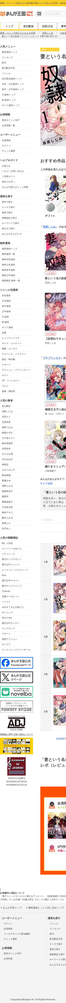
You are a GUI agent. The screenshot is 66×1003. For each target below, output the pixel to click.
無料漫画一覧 (8, 254)
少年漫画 (6, 311)
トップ (9, 26)
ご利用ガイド (8, 176)
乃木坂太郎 (7, 507)
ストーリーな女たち (12, 548)
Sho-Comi (7, 618)
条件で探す (7, 202)
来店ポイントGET (10, 120)
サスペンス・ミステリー (14, 354)
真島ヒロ (6, 523)
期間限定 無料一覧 (11, 280)
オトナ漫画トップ (10, 105)
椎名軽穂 (6, 475)
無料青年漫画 (8, 270)
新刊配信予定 (8, 68)
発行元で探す (8, 228)
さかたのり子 (8, 470)
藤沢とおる (7, 518)
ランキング (7, 57)
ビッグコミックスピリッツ (15, 570)
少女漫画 (6, 301)
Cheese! (6, 591)
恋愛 (4, 332)
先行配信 (28, 26)
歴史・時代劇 (8, 359)
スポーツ (6, 364)
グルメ (5, 386)
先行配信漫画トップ (12, 78)
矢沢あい (6, 528)
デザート (6, 633)
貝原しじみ (49, 226)
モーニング (7, 612)
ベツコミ (6, 602)
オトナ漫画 (7, 327)
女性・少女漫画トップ (13, 84)
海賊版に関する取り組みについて (16, 734)
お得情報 (8, 958)
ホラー (5, 375)
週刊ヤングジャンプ (12, 586)
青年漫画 (6, 306)
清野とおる (7, 486)
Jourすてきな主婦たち (13, 607)
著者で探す (7, 212)
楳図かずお (7, 432)
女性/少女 (47, 26)
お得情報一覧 (8, 125)
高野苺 (5, 496)
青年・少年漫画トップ (13, 89)
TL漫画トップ (8, 94)
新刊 (4, 62)
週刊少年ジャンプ (10, 564)
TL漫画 (5, 317)
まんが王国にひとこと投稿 (15, 187)
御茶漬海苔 (7, 443)
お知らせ (6, 166)
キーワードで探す (10, 223)
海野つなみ (7, 427)
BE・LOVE (7, 543)
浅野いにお (7, 411)
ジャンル (6, 73)
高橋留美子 (7, 502)
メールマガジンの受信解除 (17, 934)
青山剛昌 (6, 406)
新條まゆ (6, 480)
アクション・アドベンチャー (16, 370)
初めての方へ (8, 181)
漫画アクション (9, 639)
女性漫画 (6, 295)
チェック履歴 (8, 151)
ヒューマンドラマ (10, 338)
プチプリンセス (52, 357)
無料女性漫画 (8, 259)
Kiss (4, 575)
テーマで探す (8, 207)
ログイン (6, 145)
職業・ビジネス (9, 348)
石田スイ (6, 416)
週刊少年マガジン (10, 580)
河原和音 (6, 448)
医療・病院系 (8, 391)
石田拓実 (6, 422)
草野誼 (5, 464)
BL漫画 (5, 322)
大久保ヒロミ (8, 438)
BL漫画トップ (9, 100)
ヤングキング (8, 628)
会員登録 (6, 140)
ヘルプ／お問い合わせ (13, 171)
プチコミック (8, 554)
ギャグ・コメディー (12, 343)
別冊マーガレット (10, 596)
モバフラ (6, 644)
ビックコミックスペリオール (16, 649)
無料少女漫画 (8, 264)
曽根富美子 (7, 491)
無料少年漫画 (8, 275)
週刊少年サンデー (10, 623)
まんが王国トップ (12, 907)
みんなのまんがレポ (12, 234)
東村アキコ (7, 512)
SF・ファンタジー (11, 380)
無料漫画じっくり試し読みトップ (46, 907)
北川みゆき (7, 459)
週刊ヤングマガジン (12, 559)
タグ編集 (48, 483)
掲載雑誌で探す (9, 218)
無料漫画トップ (9, 52)
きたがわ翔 (7, 454)
